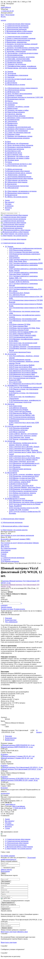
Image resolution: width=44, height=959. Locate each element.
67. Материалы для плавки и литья (17, 156)
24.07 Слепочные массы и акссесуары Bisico (24, 458)
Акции (7, 200)
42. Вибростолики (11, 108)
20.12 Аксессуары (15, 382)
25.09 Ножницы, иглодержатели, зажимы (23, 489)
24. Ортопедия (10, 81)
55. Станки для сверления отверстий (17, 132)
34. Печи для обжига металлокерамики (18, 93)
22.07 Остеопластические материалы (22, 417)
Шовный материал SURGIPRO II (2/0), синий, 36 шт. (19, 780)
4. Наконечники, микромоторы (16, 42)
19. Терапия (9, 71)
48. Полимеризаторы (12, 119)
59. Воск (8, 141)
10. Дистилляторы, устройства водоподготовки (21, 53)
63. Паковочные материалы (14, 149)
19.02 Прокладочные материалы (20, 250)
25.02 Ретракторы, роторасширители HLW (24, 476)
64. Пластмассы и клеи (13, 151)
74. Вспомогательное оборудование (17, 171)
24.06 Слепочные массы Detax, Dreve (22, 456)
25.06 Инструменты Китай (18, 484)
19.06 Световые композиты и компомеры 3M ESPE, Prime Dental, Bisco (24, 260)
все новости (5, 544)
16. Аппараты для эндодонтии (15, 64)
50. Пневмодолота (11, 123)
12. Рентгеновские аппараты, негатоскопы (20, 57)
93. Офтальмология (11, 188)
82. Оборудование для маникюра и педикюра (21, 191)
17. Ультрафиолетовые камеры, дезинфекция (20, 66)
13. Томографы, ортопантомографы (17, 59)
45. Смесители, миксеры (13, 114)
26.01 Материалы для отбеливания (21, 500)
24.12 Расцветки (14, 467)
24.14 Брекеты (14, 471)
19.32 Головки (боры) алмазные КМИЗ (22, 335)
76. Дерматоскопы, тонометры (15, 175)
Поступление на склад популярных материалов (17, 535)
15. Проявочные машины (14, 62)
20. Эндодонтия (10, 73)
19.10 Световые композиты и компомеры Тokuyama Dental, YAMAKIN (23, 273)
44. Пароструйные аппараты (15, 112)
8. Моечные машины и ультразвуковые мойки (21, 49)
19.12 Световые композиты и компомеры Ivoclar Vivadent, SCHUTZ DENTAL (26, 281)
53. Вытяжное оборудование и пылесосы (19, 129)
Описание (8, 618)
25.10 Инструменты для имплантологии (23, 491)
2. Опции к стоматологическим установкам (20, 38)
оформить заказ (22, 932)
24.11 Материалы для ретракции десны (22, 465)
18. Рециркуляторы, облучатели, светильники (21, 68)
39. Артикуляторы (11, 103)
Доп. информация (11, 622)
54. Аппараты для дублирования (16, 130)
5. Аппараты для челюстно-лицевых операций (21, 44)
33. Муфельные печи (12, 92)
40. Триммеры (10, 105)
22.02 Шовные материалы (18, 408)
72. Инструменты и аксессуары (16, 165)
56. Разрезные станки (12, 134)
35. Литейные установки (13, 95)
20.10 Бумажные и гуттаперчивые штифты (24, 376)
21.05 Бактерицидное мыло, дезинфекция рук (25, 400)
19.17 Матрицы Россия (17, 295)
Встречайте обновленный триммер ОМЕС (15, 539)
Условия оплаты (19, 609)
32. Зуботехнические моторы (15, 90)
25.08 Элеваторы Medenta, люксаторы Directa (25, 487)
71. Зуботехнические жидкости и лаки (18, 164)
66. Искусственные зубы (13, 154)
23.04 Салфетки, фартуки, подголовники (23, 434)
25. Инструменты (11, 83)
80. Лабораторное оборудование (16, 182)
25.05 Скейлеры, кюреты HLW (19, 482)
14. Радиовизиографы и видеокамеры (18, 60)
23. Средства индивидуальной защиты (18, 79)
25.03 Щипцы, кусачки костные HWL (22, 478)
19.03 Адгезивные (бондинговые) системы (24, 252)
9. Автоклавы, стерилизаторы (15, 51)
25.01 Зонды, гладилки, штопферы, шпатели (24, 474)
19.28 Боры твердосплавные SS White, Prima (24, 328)
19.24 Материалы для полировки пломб (23, 319)
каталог (3, 20)
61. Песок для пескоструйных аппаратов (19, 145)
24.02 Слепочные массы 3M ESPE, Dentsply (24, 446)
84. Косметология (11, 195)
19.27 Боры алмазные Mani (18, 326)
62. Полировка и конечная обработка (18, 147)
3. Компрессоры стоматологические (17, 40)
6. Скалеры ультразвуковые (14, 46)
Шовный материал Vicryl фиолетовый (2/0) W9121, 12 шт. (21, 769)
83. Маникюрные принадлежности (17, 193)
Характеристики (10, 620)
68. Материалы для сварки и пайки (17, 158)
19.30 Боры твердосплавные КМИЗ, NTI (23, 332)
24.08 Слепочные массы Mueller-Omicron (23, 459)
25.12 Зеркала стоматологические (20, 495)
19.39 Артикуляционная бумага (20, 352)
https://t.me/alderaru (18, 806)
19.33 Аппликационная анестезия (21, 337)
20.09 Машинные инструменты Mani (22, 374)
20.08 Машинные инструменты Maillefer (23, 372)
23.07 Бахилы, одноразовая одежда (21, 439)
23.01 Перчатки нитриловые (19, 428)
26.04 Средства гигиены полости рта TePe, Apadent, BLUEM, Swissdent (24, 508)
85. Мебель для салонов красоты (16, 197)
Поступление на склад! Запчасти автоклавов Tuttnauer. (20, 543)
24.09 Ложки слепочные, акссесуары (22, 461)
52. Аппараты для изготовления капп (18, 127)
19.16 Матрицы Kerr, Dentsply (19, 293)
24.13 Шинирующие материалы (20, 469)
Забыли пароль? (6, 869)
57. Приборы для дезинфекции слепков (18, 136)
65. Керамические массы (13, 153)
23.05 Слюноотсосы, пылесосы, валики (23, 435)
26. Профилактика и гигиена (15, 84)
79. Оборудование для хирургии (16, 180)
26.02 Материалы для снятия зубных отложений (26, 502)
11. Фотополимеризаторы (14, 55)
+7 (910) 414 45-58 (7, 11)
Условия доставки (7, 609)
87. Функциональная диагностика (17, 186)
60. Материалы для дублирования (16, 143)
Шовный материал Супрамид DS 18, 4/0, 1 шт (17, 758)
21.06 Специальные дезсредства (20, 402)
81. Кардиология (11, 184)
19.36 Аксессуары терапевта (19, 345)
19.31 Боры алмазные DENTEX (20, 333)
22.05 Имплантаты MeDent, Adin (20, 413)
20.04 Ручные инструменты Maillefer (21, 365)
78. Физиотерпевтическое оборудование (19, 178)
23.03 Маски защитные (17, 432)
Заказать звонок (6, 607)
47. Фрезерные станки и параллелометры (19, 118)
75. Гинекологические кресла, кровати (18, 173)
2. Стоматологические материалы (16, 25)
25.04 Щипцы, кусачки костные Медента (23, 480)
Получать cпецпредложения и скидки (16, 900)
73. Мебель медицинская (13, 169)
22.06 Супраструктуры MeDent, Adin (22, 415)
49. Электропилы (11, 121)
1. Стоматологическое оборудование (17, 24)
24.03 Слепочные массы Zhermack (21, 448)
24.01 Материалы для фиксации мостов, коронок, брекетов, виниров (23, 444)
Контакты (8, 208)
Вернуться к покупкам (9, 932)
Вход (2, 15)
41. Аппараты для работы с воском (17, 106)
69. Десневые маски (12, 160)
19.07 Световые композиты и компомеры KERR (26, 263)
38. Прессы (9, 101)
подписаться (5, 793)
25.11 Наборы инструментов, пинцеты (22, 493)
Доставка (8, 204)
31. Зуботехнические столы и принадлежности (21, 88)
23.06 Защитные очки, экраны (19, 437)
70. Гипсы (8, 162)
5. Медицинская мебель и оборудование (19, 31)
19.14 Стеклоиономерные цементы (21, 287)
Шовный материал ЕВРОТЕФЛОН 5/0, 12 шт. (17, 747)
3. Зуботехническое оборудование (17, 27)
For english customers (8, 856)
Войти (3, 873)
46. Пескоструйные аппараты (15, 116)
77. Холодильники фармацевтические (18, 176)
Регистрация (10, 15)
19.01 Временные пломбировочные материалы (25, 248)
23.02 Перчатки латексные (18, 430)
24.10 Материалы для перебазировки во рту (24, 463)
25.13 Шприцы (14, 497)
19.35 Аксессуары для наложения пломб (23, 343)
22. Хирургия (9, 77)
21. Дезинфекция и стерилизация (16, 75)
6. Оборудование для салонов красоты (18, 33)
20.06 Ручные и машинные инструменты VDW (25, 369)
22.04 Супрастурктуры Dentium (20, 411)
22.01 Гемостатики (15, 406)
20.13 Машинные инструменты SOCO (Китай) (25, 383)
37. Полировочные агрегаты (15, 99)
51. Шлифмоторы (11, 125)
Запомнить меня (9, 867)
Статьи (7, 209)
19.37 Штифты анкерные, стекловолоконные (24, 346)
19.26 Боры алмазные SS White (19, 324)
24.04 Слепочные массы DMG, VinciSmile (23, 450)
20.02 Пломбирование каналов (19, 359)
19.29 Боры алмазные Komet (19, 330)
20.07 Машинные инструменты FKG (22, 370)
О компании (9, 206)
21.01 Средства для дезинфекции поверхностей (25, 387)
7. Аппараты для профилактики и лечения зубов (22, 47)
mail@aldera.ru (6, 7)
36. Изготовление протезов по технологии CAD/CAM (24, 97)
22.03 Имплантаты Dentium (18, 409)
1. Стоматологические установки (16, 36)
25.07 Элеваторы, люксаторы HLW (21, 485)
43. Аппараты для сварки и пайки (17, 110)
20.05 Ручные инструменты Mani (20, 367)
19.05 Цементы (14, 257)
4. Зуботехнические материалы (16, 29)
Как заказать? (9, 202)
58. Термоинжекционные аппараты (17, 138)
